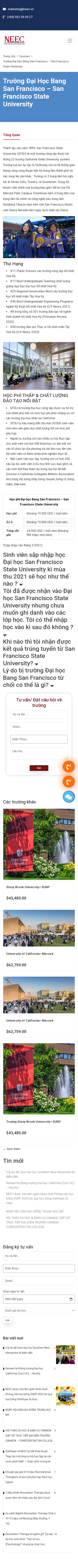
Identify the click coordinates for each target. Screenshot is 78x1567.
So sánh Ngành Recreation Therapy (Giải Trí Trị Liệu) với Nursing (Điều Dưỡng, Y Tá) (29, 1518)
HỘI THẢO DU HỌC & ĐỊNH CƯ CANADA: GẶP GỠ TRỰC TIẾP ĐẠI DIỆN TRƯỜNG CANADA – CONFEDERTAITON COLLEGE (38, 1222)
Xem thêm (13, 1149)
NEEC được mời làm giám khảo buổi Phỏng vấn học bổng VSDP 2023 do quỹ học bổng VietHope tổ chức (40, 1198)
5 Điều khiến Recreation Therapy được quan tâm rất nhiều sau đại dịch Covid (27, 1495)
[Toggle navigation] (70, 40)
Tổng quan (11, 135)
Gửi (39, 768)
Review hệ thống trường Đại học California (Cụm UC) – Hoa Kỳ (40, 1185)
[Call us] (68, 766)
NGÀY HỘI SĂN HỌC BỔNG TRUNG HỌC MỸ (35, 1211)
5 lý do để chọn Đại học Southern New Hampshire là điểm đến (40, 1174)
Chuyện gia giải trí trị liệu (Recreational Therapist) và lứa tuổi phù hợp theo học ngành (28, 1477)
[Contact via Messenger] (68, 796)
